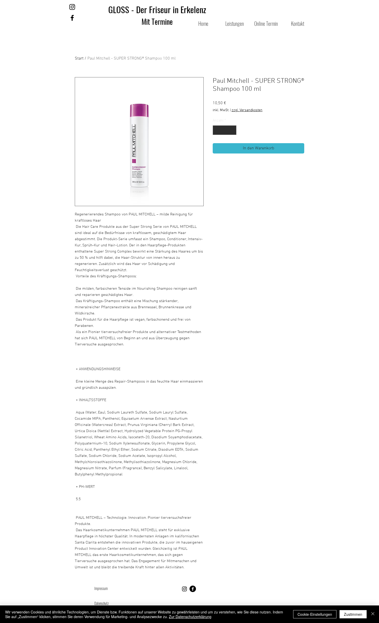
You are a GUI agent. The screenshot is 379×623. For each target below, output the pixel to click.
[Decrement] (216, 130)
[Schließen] (373, 614)
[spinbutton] (224, 130)
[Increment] (232, 130)
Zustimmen (353, 614)
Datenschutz (101, 603)
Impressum (101, 588)
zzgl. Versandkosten (247, 110)
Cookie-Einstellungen (315, 614)
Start (79, 58)
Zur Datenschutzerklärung (190, 616)
